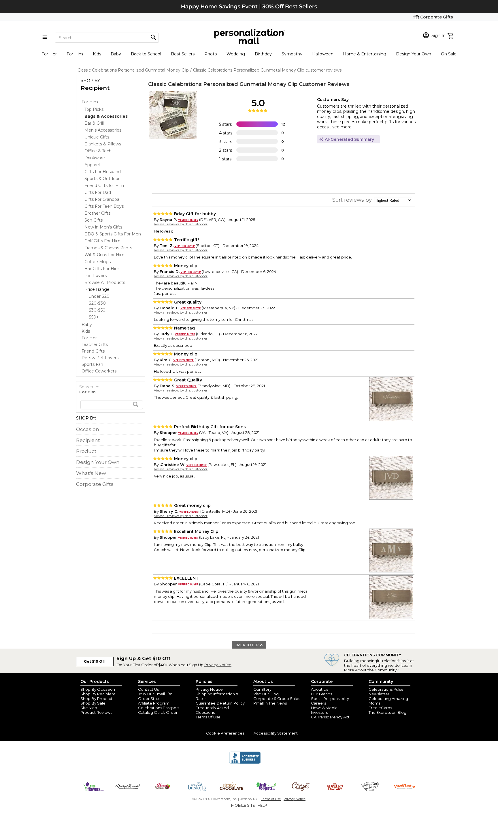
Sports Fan (92, 364)
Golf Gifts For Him (102, 241)
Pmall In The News (270, 703)
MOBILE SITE (243, 805)
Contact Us (148, 689)
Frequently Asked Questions (212, 710)
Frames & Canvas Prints (108, 247)
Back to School (146, 54)
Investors (319, 712)
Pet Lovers (95, 275)
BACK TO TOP (247, 645)
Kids (97, 54)
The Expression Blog (387, 712)
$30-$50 (97, 310)
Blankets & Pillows (102, 144)
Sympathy (292, 54)
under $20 (99, 296)
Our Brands (321, 694)
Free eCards (380, 707)
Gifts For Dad (97, 192)
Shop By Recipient (97, 694)
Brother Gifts (97, 213)
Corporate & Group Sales (276, 698)
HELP (262, 805)
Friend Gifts (93, 351)
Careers (318, 703)
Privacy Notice (217, 664)
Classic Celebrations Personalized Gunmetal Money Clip (222, 84)
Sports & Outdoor (102, 178)
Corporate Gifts (95, 484)
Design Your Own (413, 54)
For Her (49, 54)
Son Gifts (93, 220)
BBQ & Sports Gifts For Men (112, 234)
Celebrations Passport (158, 707)
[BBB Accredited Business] (245, 763)
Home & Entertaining (364, 54)
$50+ (94, 317)
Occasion (87, 429)
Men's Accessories (102, 130)
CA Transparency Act (330, 717)
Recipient (95, 88)
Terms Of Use (208, 717)
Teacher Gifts (95, 344)
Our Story (262, 689)
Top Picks (93, 109)
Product (86, 451)
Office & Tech (98, 150)
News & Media (324, 707)
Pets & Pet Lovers (100, 357)
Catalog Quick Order (158, 712)
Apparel (92, 164)
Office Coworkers (99, 371)
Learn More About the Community (378, 667)
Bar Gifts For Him (101, 268)
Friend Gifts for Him (104, 185)
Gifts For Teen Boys (104, 206)
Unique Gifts (96, 137)
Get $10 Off (95, 661)
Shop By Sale (92, 703)
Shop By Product (96, 698)
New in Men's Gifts (103, 227)
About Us (319, 689)
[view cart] (451, 35)
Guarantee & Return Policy (220, 703)
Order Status (150, 698)
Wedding (236, 54)
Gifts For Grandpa (101, 199)
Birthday (263, 54)
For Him (75, 54)
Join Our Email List (155, 694)
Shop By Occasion (97, 689)
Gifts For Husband (102, 171)
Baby (116, 54)
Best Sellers (183, 54)
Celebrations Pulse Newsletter (386, 691)
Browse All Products (104, 282)
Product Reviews (96, 712)
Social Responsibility (330, 698)
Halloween (322, 54)
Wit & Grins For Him (104, 254)
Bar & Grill (94, 123)
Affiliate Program (153, 703)
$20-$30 (97, 303)
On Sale (448, 54)
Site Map (88, 707)
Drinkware (94, 157)
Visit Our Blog (266, 694)
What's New (91, 473)
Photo (210, 54)
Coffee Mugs (97, 261)
